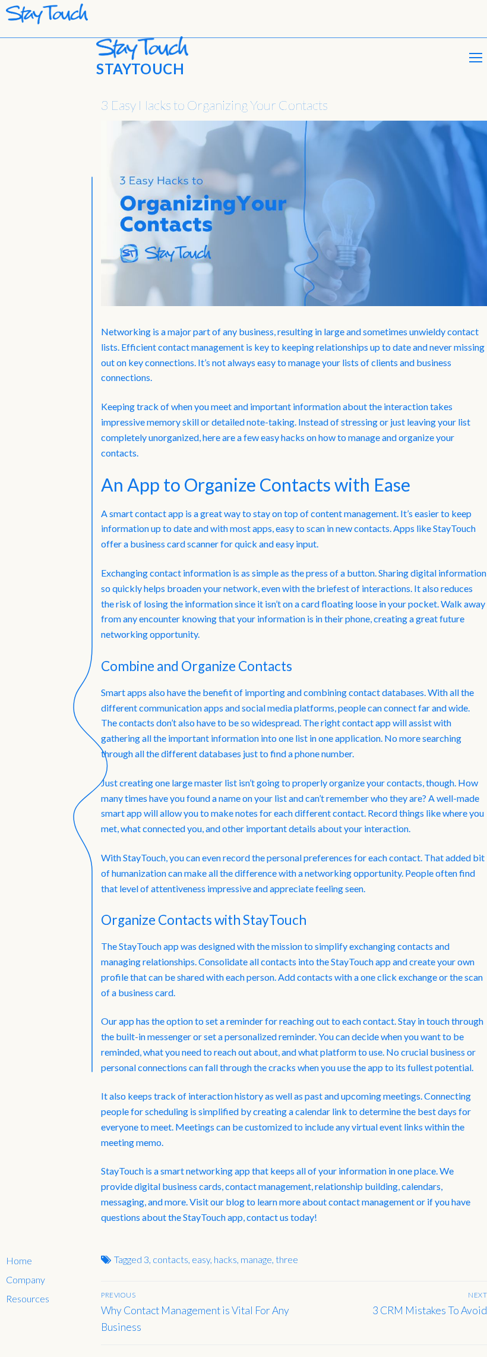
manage (256, 1259)
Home (19, 1260)
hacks (225, 1259)
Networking (126, 331)
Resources (27, 1298)
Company (25, 1279)
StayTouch (140, 68)
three (287, 1259)
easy (201, 1259)
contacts (170, 1259)
